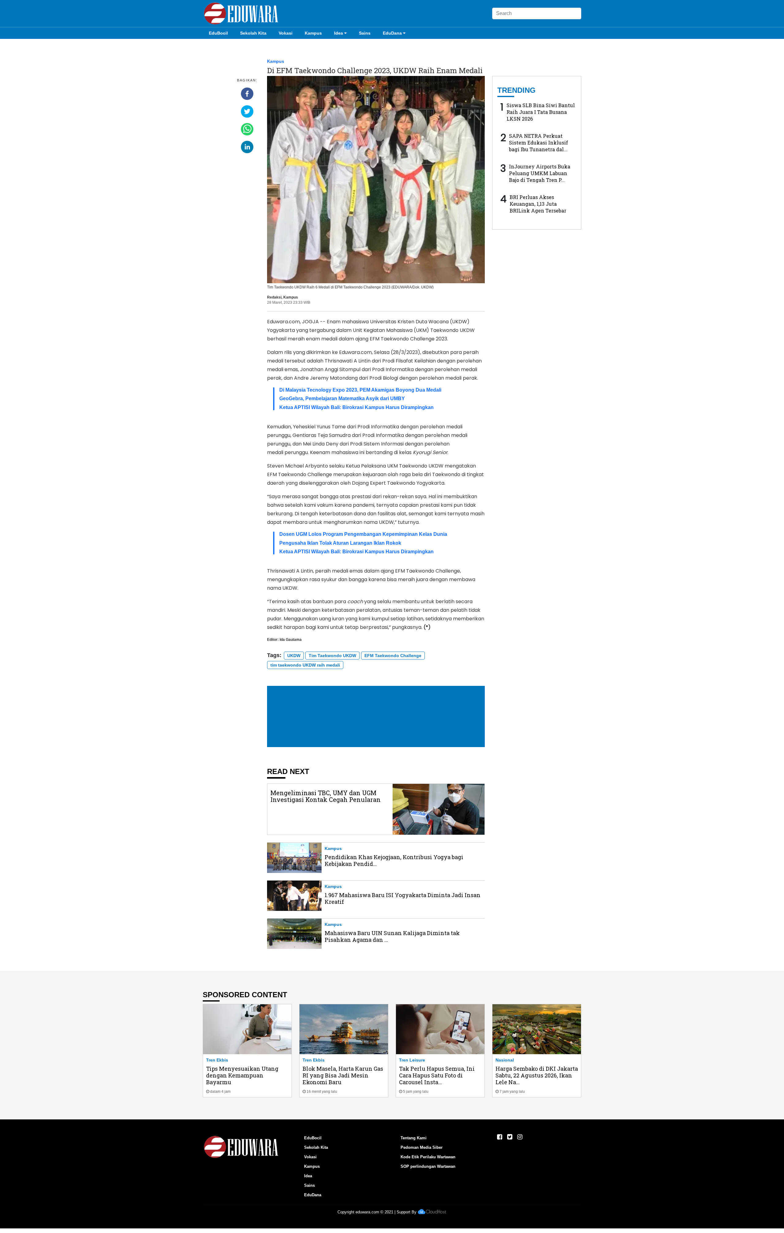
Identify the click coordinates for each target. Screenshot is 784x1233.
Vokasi (285, 33)
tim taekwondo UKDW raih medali (305, 665)
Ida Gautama (291, 639)
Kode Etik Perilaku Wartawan (428, 1157)
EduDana (392, 33)
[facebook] (247, 93)
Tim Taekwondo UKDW (332, 655)
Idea (338, 33)
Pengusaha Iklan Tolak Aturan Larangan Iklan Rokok (340, 543)
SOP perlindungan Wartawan (428, 1166)
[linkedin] (247, 147)
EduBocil (218, 33)
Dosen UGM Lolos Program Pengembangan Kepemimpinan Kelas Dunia (363, 534)
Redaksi (274, 297)
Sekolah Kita (253, 33)
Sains (365, 33)
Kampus (313, 33)
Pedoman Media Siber (422, 1147)
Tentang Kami (414, 1138)
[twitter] (247, 111)
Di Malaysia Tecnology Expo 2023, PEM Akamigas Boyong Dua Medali (360, 390)
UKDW (293, 655)
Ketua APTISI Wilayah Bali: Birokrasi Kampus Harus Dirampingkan (356, 407)
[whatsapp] (247, 129)
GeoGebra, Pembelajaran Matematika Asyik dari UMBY (342, 398)
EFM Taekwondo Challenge (392, 655)
